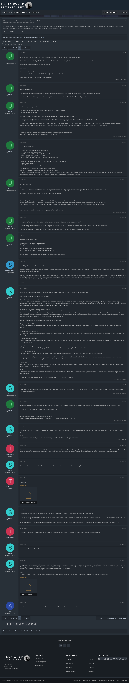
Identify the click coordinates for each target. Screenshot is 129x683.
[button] (11, 12)
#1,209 (124, 288)
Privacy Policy (8, 666)
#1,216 (124, 509)
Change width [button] (86, 680)
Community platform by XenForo (17, 680)
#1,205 (124, 179)
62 (22, 48)
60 (16, 48)
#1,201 (124, 53)
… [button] (11, 48)
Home (122, 680)
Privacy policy (112, 680)
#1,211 (124, 401)
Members (34, 12)
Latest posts (39, 658)
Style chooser (78, 680)
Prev (5, 48)
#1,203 (124, 102)
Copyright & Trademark (11, 668)
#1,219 (124, 560)
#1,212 (124, 426)
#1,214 (124, 461)
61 (19, 48)
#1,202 (124, 85)
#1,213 (124, 445)
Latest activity (39, 665)
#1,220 (124, 602)
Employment (7, 665)
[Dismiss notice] (125, 21)
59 (14, 48)
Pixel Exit (41, 680)
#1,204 (124, 142)
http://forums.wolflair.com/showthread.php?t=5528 (18, 23)
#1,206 (124, 217)
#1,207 (124, 235)
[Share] (120, 53)
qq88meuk (91, 671)
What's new (20, 12)
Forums (7, 12)
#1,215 (124, 477)
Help (118, 680)
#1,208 (124, 261)
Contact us (94, 680)
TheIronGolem (7, 44)
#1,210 (124, 385)
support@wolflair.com (54, 28)
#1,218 (124, 544)
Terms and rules (102, 680)
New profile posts (40, 661)
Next (26, 48)
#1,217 (124, 528)
